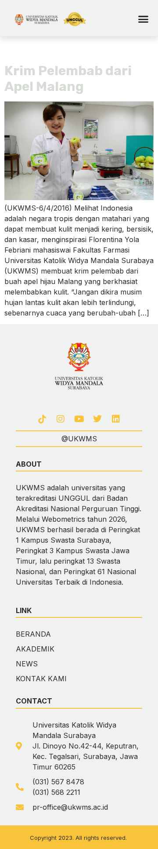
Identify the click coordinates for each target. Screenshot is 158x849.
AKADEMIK (35, 649)
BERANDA (33, 634)
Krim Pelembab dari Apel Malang (68, 78)
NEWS (27, 663)
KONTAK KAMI (41, 678)
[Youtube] (79, 419)
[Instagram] (61, 419)
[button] (143, 19)
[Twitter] (97, 419)
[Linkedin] (116, 419)
